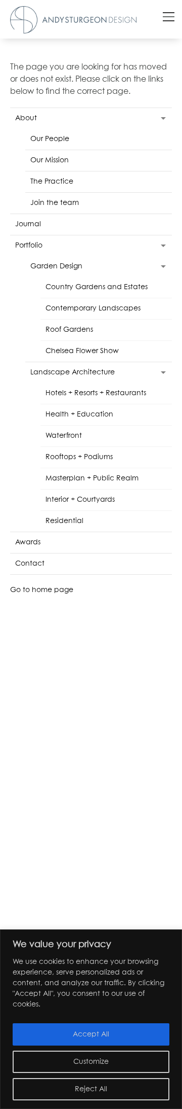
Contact (29, 563)
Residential (64, 521)
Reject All (91, 1089)
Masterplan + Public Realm (92, 478)
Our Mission (49, 160)
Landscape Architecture (72, 372)
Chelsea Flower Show (82, 351)
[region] (91, 1019)
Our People (49, 139)
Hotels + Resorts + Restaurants (96, 393)
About (26, 118)
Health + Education (79, 414)
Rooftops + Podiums (79, 457)
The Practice (51, 181)
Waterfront (64, 435)
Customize (91, 1061)
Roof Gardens (69, 329)
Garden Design (56, 266)
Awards (27, 542)
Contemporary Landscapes (93, 308)
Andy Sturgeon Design (73, 19)
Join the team (54, 202)
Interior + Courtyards (80, 499)
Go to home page (41, 590)
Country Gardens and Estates (97, 287)
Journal (28, 224)
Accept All (91, 1034)
